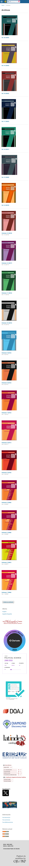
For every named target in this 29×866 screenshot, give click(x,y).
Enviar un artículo (8, 602)
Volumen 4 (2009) (6, 502)
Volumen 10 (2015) (7, 323)
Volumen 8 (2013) (6, 383)
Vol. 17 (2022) (5, 121)
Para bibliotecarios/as (7, 822)
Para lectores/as (6, 817)
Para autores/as (6, 820)
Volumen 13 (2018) (7, 233)
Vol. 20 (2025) (5, 37)
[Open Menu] (1, 1)
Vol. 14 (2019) (5, 205)
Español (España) (7, 614)
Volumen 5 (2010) (6, 472)
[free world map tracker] (9, 808)
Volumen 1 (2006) (6, 592)
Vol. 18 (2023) (5, 93)
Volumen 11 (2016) (7, 293)
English (4, 611)
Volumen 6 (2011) (6, 442)
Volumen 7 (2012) (6, 412)
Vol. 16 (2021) (5, 149)
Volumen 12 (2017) (7, 263)
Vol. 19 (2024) (5, 65)
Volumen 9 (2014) (6, 353)
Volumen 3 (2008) (6, 532)
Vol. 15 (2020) (5, 177)
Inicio (3, 5)
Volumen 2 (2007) (6, 562)
